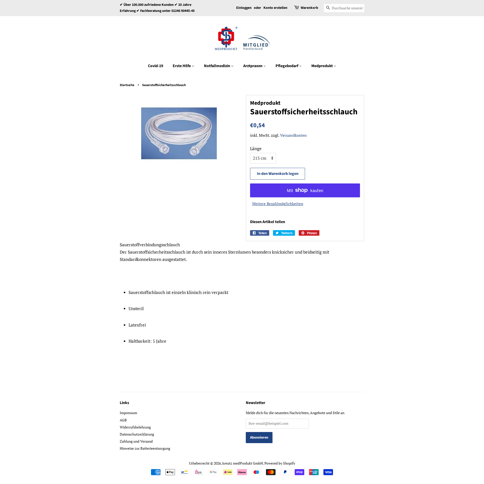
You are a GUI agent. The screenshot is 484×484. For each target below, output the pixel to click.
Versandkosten (293, 135)
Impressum (128, 412)
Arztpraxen (253, 66)
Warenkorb (309, 7)
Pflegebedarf (287, 66)
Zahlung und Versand (136, 441)
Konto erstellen (275, 7)
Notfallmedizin (217, 66)
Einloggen (244, 7)
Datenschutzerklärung (137, 434)
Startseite (127, 85)
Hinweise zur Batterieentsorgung (145, 448)
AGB (123, 420)
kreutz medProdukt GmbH (242, 463)
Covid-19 (155, 66)
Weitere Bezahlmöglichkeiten (277, 203)
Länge (256, 148)
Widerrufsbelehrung (135, 427)
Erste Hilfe (182, 66)
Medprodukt (322, 66)
